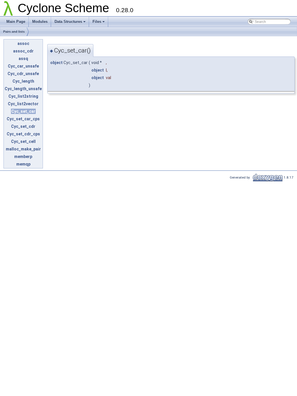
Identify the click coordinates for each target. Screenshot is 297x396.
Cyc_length (23, 81)
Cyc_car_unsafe (23, 66)
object (56, 62)
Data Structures (68, 21)
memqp (23, 164)
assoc (23, 43)
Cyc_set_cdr (23, 126)
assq (23, 58)
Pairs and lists (14, 31)
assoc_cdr (23, 51)
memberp (23, 156)
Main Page (15, 21)
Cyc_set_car (23, 111)
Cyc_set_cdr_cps (23, 134)
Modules (40, 21)
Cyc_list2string (23, 96)
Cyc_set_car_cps (23, 119)
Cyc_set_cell (23, 141)
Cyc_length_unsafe (23, 88)
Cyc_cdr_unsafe (23, 73)
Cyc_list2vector (23, 103)
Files (97, 21)
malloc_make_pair (23, 149)
